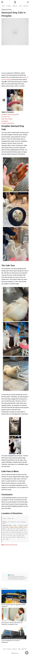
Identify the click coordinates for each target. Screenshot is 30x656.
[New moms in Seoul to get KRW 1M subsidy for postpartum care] (13, 614)
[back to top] (27, 653)
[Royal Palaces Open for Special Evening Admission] (13, 596)
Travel (3, 5)
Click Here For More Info (10, 545)
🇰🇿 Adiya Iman (11, 575)
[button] (15, 100)
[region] (15, 60)
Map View (26, 5)
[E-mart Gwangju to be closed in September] (13, 632)
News (20, 5)
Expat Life (15, 5)
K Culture (9, 5)
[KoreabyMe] (15, 2)
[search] (28, 2)
